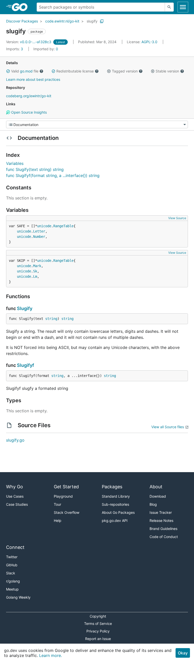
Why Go (14, 486)
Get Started (66, 486)
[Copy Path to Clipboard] (102, 21)
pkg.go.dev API (115, 520)
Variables (14, 163)
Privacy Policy (98, 631)
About (156, 486)
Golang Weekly (18, 597)
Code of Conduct (164, 536)
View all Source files (167, 427)
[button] (8, 71)
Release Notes (161, 520)
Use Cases (14, 496)
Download (158, 496)
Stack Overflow (66, 512)
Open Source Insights (28, 112)
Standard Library (116, 496)
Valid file (24, 71)
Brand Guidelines (163, 528)
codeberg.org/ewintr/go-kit (28, 96)
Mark (37, 266)
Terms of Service (98, 623)
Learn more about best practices (33, 79)
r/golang (13, 581)
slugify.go (15, 440)
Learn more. (50, 655)
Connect (15, 547)
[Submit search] (169, 7)
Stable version (167, 71)
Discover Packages (22, 21)
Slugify (24, 308)
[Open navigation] (183, 7)
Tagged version (125, 71)
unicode (44, 226)
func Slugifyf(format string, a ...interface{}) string (53, 175)
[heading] (21, 7)
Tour (57, 504)
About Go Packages (118, 512)
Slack (10, 573)
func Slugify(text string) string (35, 169)
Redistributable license (75, 71)
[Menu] (97, 124)
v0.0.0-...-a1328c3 (29, 42)
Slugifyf (25, 365)
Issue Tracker (161, 512)
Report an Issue (98, 638)
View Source (177, 218)
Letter (39, 231)
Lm (35, 276)
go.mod (26, 71)
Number (39, 237)
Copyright (98, 616)
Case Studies (17, 504)
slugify (92, 21)
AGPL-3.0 (149, 42)
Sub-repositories (115, 504)
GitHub (11, 565)
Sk (35, 271)
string (51, 319)
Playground (63, 496)
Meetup (12, 589)
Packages (112, 486)
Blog (153, 504)
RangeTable (63, 226)
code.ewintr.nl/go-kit (62, 21)
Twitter (11, 557)
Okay (183, 652)
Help (57, 520)
